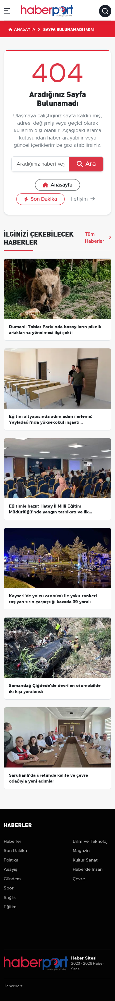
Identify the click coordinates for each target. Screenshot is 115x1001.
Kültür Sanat (85, 860)
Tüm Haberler (94, 237)
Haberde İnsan (87, 869)
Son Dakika (44, 199)
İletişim (80, 199)
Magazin (81, 850)
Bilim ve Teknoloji (90, 841)
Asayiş (10, 869)
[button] (7, 12)
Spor (9, 888)
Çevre (79, 878)
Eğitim (10, 906)
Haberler (12, 841)
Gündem (12, 878)
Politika (11, 860)
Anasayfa (24, 29)
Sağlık (10, 897)
